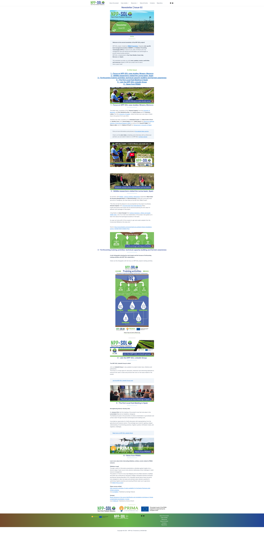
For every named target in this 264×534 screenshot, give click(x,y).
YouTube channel (142, 136)
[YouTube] (172, 3)
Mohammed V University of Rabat (142, 125)
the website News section (142, 131)
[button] (128, 3)
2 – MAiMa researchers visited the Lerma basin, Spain (132, 76)
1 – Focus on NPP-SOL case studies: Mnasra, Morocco (132, 73)
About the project (114, 3)
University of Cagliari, (124, 114)
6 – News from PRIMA (132, 84)
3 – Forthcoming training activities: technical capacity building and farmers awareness (132, 78)
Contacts (152, 3)
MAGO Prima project (117, 482)
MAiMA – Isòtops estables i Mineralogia (129, 196)
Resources (133, 3)
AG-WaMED (115, 492)
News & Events (144, 3)
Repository (160, 3)
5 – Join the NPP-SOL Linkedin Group (132, 82)
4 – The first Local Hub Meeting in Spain (132, 80)
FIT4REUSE (115, 501)
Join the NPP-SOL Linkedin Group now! (123, 380)
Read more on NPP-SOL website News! (123, 433)
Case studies (124, 3)
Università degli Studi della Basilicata (132, 205)
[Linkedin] (170, 3)
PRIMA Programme (133, 46)
